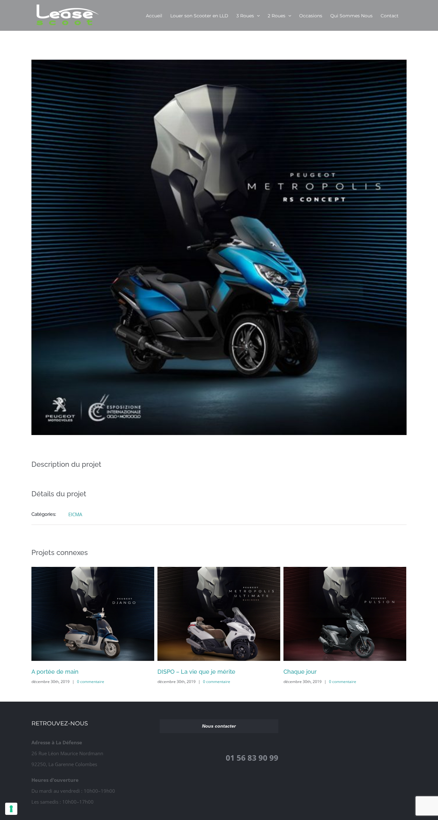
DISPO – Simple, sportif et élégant (329, 671)
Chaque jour (174, 671)
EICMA (75, 514)
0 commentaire (90, 681)
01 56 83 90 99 (252, 757)
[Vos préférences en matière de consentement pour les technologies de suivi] (11, 809)
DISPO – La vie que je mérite (70, 671)
